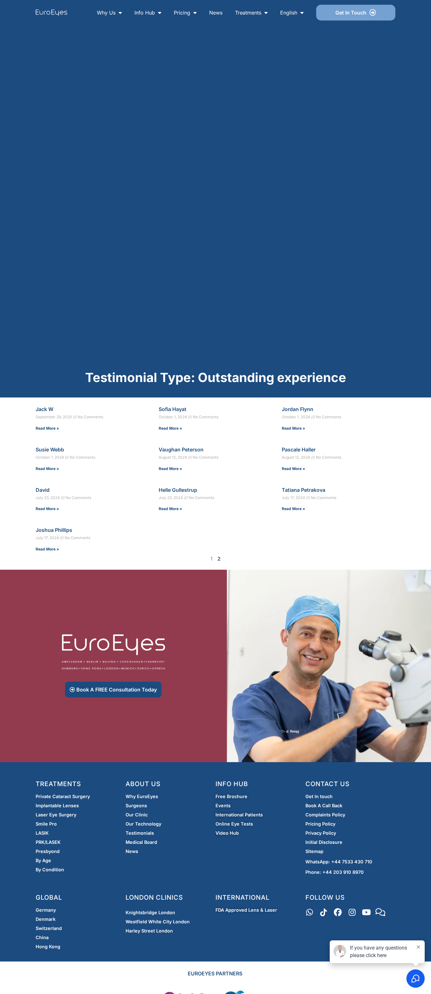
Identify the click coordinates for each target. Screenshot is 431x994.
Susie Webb (50, 449)
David (43, 490)
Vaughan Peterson (181, 449)
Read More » (47, 428)
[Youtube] (366, 912)
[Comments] (380, 912)
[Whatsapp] (309, 912)
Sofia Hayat (172, 409)
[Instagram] (352, 912)
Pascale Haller (299, 449)
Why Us (106, 12)
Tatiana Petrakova (303, 490)
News (215, 12)
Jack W (44, 409)
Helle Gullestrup (178, 490)
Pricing (182, 12)
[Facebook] (338, 912)
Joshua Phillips (54, 530)
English (288, 12)
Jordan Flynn (297, 409)
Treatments (248, 12)
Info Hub (144, 12)
